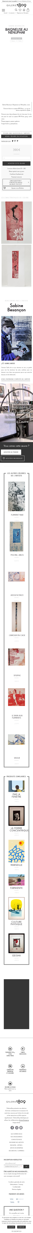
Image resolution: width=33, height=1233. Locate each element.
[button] (16, 188)
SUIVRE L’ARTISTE (10, 363)
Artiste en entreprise (16, 1148)
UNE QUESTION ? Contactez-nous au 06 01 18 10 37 (15, 182)
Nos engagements (16, 1137)
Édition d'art (16, 38)
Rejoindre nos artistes (16, 1142)
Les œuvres (11, 13)
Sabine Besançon (16, 26)
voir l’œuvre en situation (16, 136)
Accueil (5, 13)
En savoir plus (16, 1231)
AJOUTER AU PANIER (11, 452)
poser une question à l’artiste (16, 133)
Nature (13, 41)
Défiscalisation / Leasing (16, 1184)
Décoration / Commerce (16, 1151)
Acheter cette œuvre (16, 163)
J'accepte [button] (11, 1227)
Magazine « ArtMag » (16, 1145)
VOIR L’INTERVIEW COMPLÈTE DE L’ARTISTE (15, 379)
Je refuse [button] (21, 1227)
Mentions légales (16, 1189)
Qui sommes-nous (16, 1134)
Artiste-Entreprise (24, 1120)
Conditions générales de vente (16, 1182)
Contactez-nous (16, 1139)
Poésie (19, 41)
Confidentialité (16, 1187)
